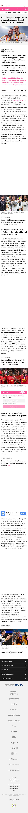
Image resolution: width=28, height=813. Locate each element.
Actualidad (4, 12)
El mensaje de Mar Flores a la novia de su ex (12, 6)
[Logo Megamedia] (14, 799)
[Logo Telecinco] (14, 699)
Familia (7, 9)
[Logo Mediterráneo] (14, 770)
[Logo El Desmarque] (14, 715)
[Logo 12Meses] (14, 753)
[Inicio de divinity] (2, 9)
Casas (9, 12)
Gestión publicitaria (14, 788)
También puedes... (8, 674)
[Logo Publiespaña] (14, 764)
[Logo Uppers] (14, 743)
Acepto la (10, 403)
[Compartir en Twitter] (18, 90)
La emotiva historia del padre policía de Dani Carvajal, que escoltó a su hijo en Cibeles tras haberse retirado (13, 362)
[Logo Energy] (14, 732)
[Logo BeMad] (14, 737)
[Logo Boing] (14, 726)
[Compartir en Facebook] (25, 90)
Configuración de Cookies (14, 784)
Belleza (19, 12)
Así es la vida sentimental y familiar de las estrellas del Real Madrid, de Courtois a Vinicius (14, 463)
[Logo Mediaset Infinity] (14, 693)
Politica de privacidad (14, 781)
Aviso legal (14, 777)
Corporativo (6, 670)
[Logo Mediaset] (14, 686)
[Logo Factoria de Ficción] (14, 721)
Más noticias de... (7, 661)
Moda (14, 12)
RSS (14, 790)
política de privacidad (12, 403)
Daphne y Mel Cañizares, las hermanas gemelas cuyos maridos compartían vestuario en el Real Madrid (13, 222)
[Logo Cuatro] (14, 704)
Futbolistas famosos (17, 652)
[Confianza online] (14, 807)
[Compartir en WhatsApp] (15, 90)
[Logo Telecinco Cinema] (14, 748)
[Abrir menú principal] (25, 9)
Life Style (25, 12)
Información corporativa (14, 779)
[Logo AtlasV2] (14, 759)
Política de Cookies (14, 786)
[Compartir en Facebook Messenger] (22, 90)
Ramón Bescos (9, 49)
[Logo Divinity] (14, 710)
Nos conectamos (7, 665)
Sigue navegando (7, 678)
